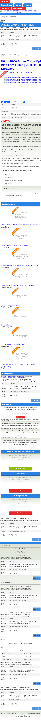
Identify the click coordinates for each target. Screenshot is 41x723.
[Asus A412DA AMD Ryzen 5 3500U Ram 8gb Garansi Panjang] (20, 258)
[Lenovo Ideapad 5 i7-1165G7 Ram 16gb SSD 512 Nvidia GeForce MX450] (20, 358)
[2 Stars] (19, 114)
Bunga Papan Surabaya (20, 719)
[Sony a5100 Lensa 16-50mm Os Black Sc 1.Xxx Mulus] (20, 278)
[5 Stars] (37, 114)
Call (29, 716)
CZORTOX (26, 713)
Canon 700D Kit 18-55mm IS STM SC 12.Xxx (14, 245)
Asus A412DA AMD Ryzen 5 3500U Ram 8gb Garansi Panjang (19, 265)
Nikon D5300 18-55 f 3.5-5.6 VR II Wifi (12, 345)
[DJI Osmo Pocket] (20, 316)
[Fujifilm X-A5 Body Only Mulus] (20, 297)
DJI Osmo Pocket (6, 325)
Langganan (20, 417)
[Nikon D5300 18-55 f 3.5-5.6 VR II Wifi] (20, 336)
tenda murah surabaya (20, 721)
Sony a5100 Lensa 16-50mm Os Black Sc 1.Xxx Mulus (17, 285)
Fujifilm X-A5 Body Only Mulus (10, 305)
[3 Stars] (25, 114)
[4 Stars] (31, 114)
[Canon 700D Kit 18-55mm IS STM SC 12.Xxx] (20, 238)
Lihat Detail (36, 49)
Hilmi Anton (24, 716)
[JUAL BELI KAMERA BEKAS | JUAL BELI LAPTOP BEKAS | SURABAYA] (20, 12)
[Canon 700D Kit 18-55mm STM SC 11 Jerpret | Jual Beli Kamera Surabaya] (20, 217)
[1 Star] (14, 114)
